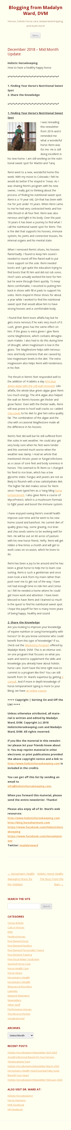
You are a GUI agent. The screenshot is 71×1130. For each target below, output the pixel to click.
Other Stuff (14, 1004)
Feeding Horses (17, 936)
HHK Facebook (16, 1105)
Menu (35, 35)
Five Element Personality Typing (26, 950)
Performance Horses (20, 1009)
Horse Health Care (18, 968)
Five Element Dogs (18, 941)
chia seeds (14, 413)
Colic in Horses (16, 927)
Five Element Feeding (20, 945)
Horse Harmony (17, 1100)
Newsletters (14, 1000)
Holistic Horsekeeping (20, 1095)
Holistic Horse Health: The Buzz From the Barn (50, 879)
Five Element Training (20, 954)
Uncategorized (16, 1018)
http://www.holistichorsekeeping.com (34, 763)
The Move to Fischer (19, 1014)
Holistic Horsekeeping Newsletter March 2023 (33, 1066)
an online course (36, 690)
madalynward (29, 845)
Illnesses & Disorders (20, 986)
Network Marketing (18, 995)
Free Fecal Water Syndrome (23, 959)
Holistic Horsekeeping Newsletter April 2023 (32, 1052)
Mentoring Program (37, 645)
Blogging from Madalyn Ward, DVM (35, 10)
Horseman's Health (19, 977)
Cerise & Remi (15, 923)
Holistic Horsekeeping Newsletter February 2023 (35, 1079)
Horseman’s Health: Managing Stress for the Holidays (21, 879)
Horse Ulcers (15, 973)
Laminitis (13, 991)
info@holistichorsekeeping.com (29, 786)
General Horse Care (19, 964)
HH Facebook (15, 1109)
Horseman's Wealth (19, 982)
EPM (10, 932)
